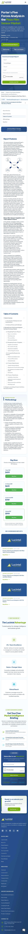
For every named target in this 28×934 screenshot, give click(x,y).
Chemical (3, 870)
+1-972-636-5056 (9, 926)
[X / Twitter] (6, 830)
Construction (4, 872)
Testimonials (4, 848)
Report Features (7, 113)
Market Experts (4, 845)
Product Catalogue (5, 913)
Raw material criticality (12, 346)
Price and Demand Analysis (7, 894)
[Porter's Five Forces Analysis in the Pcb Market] (14, 590)
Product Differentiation (13, 358)
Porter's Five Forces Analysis (13, 92)
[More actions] (25, 103)
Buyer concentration (12, 334)
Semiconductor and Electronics (9, 94)
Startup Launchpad (5, 856)
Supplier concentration (13, 344)
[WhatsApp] (13, 830)
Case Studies (4, 839)
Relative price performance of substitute (14, 380)
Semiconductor (5, 875)
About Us (3, 842)
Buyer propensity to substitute (14, 382)
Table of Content (7, 116)
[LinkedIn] (2, 830)
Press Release (4, 858)
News (2, 861)
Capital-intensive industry (13, 365)
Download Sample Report (10, 44)
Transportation (4, 878)
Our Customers (4, 850)
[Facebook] (10, 830)
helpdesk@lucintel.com (9, 930)
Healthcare (3, 883)
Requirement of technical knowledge (16, 367)
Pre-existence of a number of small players (15, 370)
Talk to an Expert (18, 49)
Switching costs (11, 336)
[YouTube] (17, 830)
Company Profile (5, 905)
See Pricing (6, 49)
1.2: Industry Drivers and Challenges (13, 324)
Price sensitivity (11, 338)
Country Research (5, 903)
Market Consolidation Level (14, 356)
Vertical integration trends (13, 350)
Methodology (6, 119)
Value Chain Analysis (5, 908)
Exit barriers (10, 372)
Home (2, 92)
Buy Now (5, 122)
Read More (5, 554)
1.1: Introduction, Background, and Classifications (13, 321)
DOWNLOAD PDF (14, 82)
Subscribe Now (14, 775)
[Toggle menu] (25, 2)
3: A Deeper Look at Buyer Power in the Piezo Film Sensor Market (14, 387)
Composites (4, 880)
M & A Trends (4, 897)
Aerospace (3, 886)
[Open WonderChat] (23, 930)
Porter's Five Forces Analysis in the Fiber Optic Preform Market (13, 551)
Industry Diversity (11, 360)
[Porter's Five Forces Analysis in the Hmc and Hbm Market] (14, 565)
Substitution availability (13, 348)
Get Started (13, 809)
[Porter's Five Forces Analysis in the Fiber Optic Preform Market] (14, 540)
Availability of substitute (13, 377)
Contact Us (4, 853)
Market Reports (4, 900)
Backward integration (12, 340)
